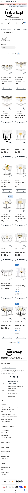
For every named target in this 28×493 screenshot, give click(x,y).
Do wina (25, 29)
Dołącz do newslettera (9, 367)
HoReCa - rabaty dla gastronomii (9, 416)
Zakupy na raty (4, 435)
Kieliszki (20, 29)
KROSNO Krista (18, 321)
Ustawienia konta (5, 456)
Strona (10, 53)
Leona (16, 145)
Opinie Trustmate (5, 472)
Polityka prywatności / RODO (8, 414)
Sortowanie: (4, 44)
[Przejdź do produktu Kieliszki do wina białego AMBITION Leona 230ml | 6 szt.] (21, 135)
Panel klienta (4, 453)
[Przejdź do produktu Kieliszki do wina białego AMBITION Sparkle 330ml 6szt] (7, 169)
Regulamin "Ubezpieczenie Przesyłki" (10, 407)
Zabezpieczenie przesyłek (7, 440)
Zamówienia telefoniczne (7, 419)
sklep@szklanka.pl (20, 2)
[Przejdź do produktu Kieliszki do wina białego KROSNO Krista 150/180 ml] (21, 311)
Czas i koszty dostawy (6, 437)
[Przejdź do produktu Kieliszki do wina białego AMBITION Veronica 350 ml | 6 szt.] (21, 169)
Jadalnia (15, 29)
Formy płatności (5, 430)
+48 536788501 (7, 2)
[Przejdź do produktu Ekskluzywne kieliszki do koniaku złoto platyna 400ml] (7, 67)
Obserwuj (24, 6)
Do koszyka (8, 88)
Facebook (3, 474)
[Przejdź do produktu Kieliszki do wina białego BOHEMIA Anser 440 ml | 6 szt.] (21, 204)
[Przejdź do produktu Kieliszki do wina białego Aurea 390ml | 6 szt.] (7, 204)
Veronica (17, 180)
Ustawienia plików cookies (7, 409)
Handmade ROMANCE (6, 321)
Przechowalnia (4, 458)
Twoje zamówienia (5, 451)
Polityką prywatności (11, 373)
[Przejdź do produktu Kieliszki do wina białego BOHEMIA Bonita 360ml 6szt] (7, 241)
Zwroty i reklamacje (5, 442)
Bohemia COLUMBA (19, 248)
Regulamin (17, 370)
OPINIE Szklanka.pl (5, 421)
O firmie (3, 469)
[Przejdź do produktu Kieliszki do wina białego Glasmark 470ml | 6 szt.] (21, 272)
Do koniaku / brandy (6, 77)
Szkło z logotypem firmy (7, 411)
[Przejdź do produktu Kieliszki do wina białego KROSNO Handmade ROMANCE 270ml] (7, 311)
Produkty (9, 29)
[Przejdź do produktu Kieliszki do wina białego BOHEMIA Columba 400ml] (21, 238)
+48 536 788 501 (12, 383)
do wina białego (19, 77)
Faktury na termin (5, 432)
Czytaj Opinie (23, 4)
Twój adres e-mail (5, 363)
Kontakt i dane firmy (5, 467)
